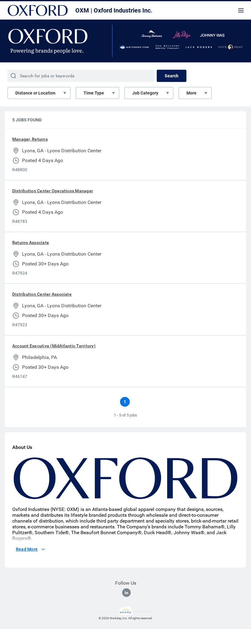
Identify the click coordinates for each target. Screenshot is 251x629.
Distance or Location (35, 93)
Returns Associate (30, 242)
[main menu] (241, 10)
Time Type (94, 93)
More (191, 93)
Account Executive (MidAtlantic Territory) (54, 345)
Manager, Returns (30, 139)
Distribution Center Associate (42, 294)
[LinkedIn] (126, 592)
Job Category (145, 93)
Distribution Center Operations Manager (52, 190)
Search (171, 75)
